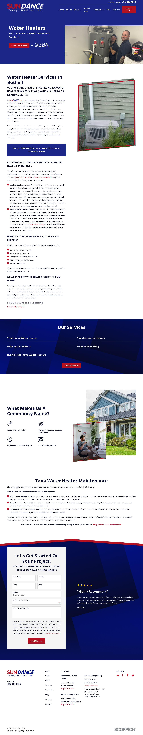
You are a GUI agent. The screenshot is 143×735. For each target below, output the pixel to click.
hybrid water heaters (23, 177)
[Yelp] (128, 675)
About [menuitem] (69, 10)
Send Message (36, 641)
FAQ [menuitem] (108, 10)
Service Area (50, 690)
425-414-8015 (129, 2)
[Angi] (133, 675)
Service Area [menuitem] (87, 9)
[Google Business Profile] (118, 675)
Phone (15, 585)
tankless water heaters (43, 177)
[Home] (25, 7)
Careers (48, 699)
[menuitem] (10, 731)
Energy (16, 100)
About (47, 680)
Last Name (42, 577)
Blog (47, 694)
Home (47, 675)
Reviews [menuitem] (116, 10)
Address (16, 592)
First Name (17, 577)
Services (48, 685)
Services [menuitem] (78, 10)
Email (40, 585)
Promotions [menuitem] (99, 10)
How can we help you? (21, 608)
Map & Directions (67, 688)
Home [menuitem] (61, 10)
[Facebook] (123, 675)
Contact (48, 704)
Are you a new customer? (22, 600)
